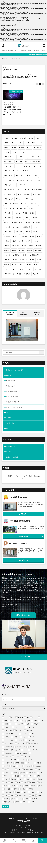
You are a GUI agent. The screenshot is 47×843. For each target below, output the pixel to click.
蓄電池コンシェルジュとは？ (10, 50)
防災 (23, 269)
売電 (29, 222)
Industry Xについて (11, 446)
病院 (31, 246)
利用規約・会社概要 (12, 457)
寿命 (35, 227)
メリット (37, 194)
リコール (20, 199)
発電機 (40, 246)
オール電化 (9, 161)
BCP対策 (36, 50)
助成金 (35, 217)
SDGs (7, 147)
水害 (22, 241)
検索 (4, 806)
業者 (33, 236)
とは (7, 152)
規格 (16, 260)
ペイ (27, 189)
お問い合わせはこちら (23, 615)
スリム (8, 171)
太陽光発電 (26, 227)
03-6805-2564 (25, 827)
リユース (25, 203)
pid (41, 143)
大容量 (8, 227)
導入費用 (20, 231)
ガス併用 (20, 161)
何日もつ (33, 208)
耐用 (30, 250)
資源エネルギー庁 (18, 264)
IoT (28, 143)
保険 (33, 213)
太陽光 (17, 227)
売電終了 (37, 222)
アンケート (23, 157)
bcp (32, 138)
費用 (7, 264)
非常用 (28, 274)
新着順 (5, 83)
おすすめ (38, 147)
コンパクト (9, 166)
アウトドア (26, 152)
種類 (14, 250)
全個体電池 (19, 217)
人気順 (10, 83)
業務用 (25, 236)
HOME (5, 58)
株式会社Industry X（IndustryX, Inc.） (21, 832)
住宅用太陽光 (22, 208)
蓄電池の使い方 (10, 386)
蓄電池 (25, 255)
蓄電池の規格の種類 (17, 91)
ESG (21, 143)
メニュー (23, 841)
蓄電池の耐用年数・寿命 (13, 402)
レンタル (35, 203)
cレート (39, 138)
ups (15, 147)
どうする (16, 152)
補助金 (8, 260)
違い (37, 264)
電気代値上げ (10, 274)
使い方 (18, 213)
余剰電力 (8, 213)
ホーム (4, 841)
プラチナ (22, 185)
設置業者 (24, 260)
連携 (29, 264)
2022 (15, 138)
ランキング (9, 199)
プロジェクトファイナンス (14, 189)
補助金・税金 (10, 423)
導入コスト (9, 231)
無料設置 (16, 246)
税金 (7, 250)
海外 (29, 241)
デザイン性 (9, 175)
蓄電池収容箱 (36, 255)
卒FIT (30, 50)
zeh (30, 147)
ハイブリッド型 (15, 58)
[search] (41, 352)
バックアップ (10, 180)
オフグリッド (35, 157)
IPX (34, 143)
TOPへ (42, 841)
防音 (30, 269)
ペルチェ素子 (38, 189)
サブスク (28, 166)
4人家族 (23, 138)
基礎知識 (23, 50)
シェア (14, 841)
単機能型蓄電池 (18, 222)
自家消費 (39, 250)
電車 (20, 274)
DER (7, 143)
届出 (28, 231)
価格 (25, 213)
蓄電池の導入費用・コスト (14, 391)
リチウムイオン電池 (12, 203)
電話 (33, 841)
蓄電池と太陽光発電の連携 (14, 407)
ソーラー (17, 171)
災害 (7, 246)
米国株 (22, 250)
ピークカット (36, 180)
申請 (24, 246)
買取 (40, 260)
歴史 (7, 241)
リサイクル (30, 199)
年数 (35, 231)
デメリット (20, 175)
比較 (14, 241)
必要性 (8, 236)
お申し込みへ (23, 514)
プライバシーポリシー (12, 451)
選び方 (8, 269)
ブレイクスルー (10, 185)
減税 (36, 241)
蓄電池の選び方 (10, 380)
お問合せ (8, 428)
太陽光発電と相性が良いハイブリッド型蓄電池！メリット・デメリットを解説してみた (12, 110)
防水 (16, 269)
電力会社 (39, 269)
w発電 (22, 147)
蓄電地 (17, 255)
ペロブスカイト (10, 194)
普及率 (17, 236)
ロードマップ (10, 208)
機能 (40, 236)
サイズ (19, 166)
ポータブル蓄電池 (25, 194)
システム (38, 166)
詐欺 (33, 260)
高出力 (36, 274)
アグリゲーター (10, 157)
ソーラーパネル (29, 171)
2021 (7, 138)
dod (14, 143)
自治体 (8, 255)
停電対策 (8, 217)
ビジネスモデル (23, 180)
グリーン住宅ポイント (33, 161)
